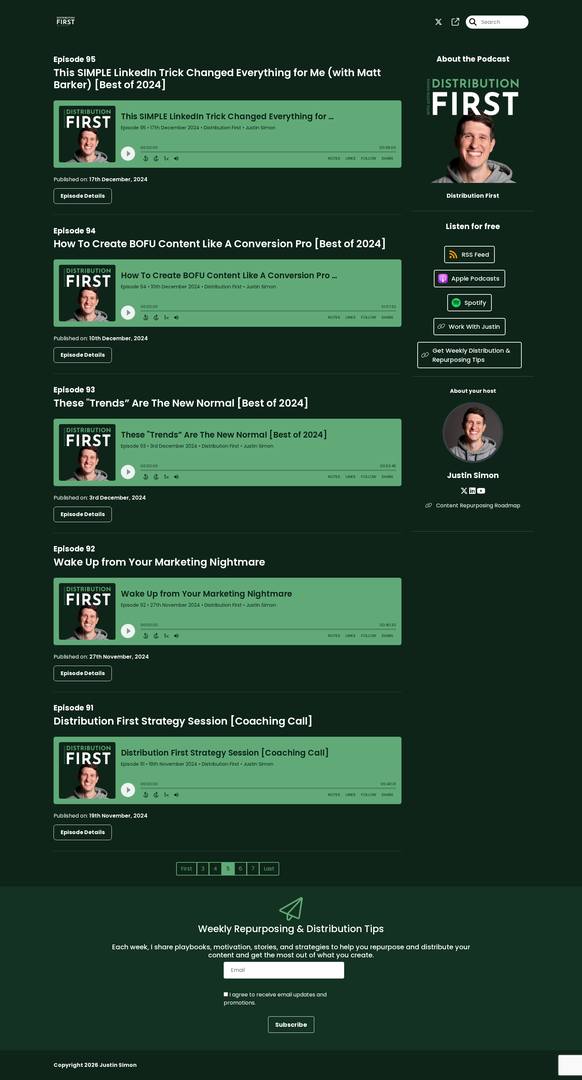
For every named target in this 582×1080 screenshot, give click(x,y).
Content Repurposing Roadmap (477, 505)
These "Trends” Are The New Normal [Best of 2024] (181, 403)
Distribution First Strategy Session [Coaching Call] (183, 721)
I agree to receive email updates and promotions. (275, 999)
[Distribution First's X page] (438, 22)
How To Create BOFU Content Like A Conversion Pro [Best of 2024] (220, 243)
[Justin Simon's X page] (464, 491)
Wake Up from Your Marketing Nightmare (159, 562)
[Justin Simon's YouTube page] (481, 491)
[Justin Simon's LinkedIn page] (472, 491)
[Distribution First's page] (451, 22)
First (186, 868)
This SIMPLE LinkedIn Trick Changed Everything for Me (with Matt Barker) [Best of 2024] (217, 78)
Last (269, 868)
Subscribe (291, 1024)
